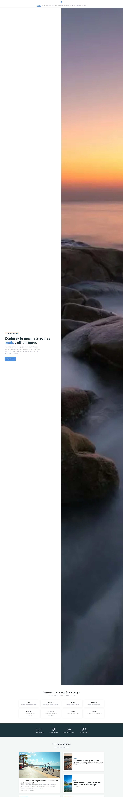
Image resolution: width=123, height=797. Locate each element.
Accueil (39, 5)
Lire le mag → (10, 359)
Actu (43, 5)
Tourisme (72, 5)
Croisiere (60, 5)
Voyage (84, 5)
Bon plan (48, 5)
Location (66, 5)
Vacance (78, 5)
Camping (54, 5)
